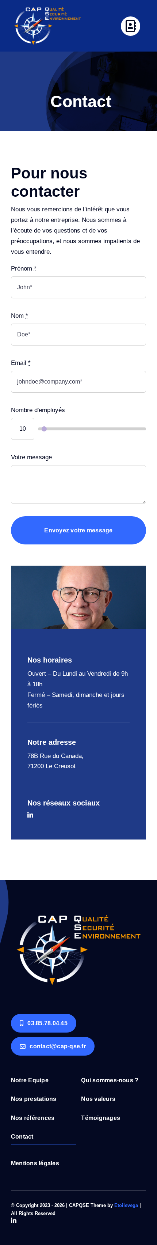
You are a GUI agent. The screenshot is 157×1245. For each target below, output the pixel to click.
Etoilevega (126, 1205)
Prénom (24, 268)
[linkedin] (30, 815)
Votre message (31, 457)
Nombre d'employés (38, 410)
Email (21, 362)
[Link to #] (130, 26)
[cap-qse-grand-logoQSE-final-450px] (78, 904)
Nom (19, 315)
